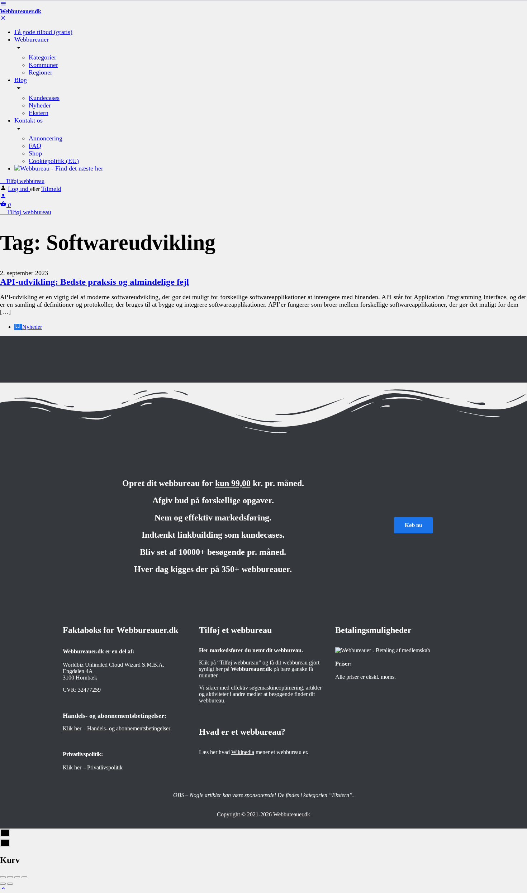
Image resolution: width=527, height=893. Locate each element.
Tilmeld (51, 188)
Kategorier (42, 57)
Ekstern (38, 112)
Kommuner (43, 64)
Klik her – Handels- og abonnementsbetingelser (116, 728)
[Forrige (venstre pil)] (3, 884)
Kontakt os (28, 120)
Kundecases (44, 97)
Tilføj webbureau (24, 181)
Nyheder (40, 105)
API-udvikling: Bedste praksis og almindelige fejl (94, 282)
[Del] (10, 877)
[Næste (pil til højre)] (10, 884)
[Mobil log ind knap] (3, 197)
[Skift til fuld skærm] (17, 877)
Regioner (40, 72)
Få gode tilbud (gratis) (43, 31)
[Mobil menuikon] (263, 4)
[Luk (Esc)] (3, 877)
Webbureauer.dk (20, 11)
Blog (20, 79)
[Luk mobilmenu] (3, 19)
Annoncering (45, 138)
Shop (35, 153)
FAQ (35, 145)
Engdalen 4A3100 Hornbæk (80, 674)
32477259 (89, 690)
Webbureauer (31, 39)
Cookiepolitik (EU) (54, 160)
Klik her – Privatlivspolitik (93, 767)
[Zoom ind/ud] (24, 877)
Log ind (19, 188)
